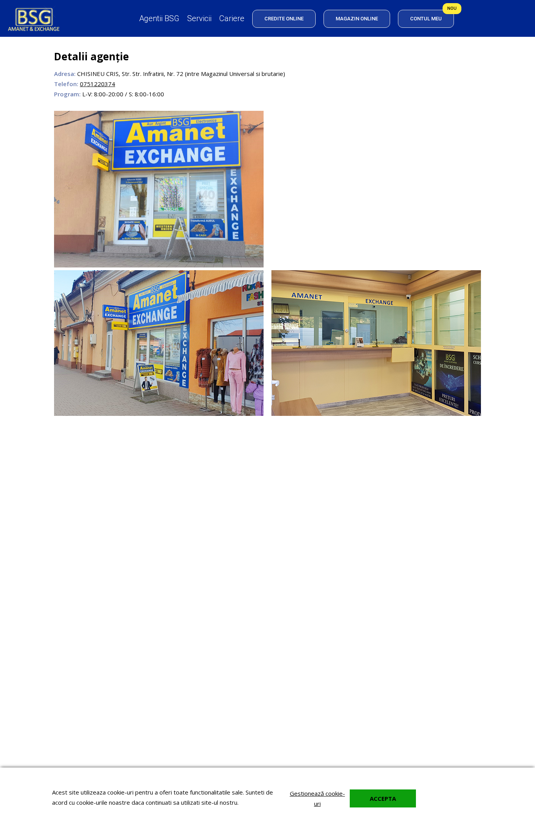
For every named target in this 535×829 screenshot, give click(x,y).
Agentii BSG (159, 18)
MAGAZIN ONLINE (357, 19)
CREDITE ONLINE (284, 19)
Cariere (231, 18)
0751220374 (97, 84)
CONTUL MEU (426, 19)
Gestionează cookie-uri (317, 798)
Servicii (199, 18)
